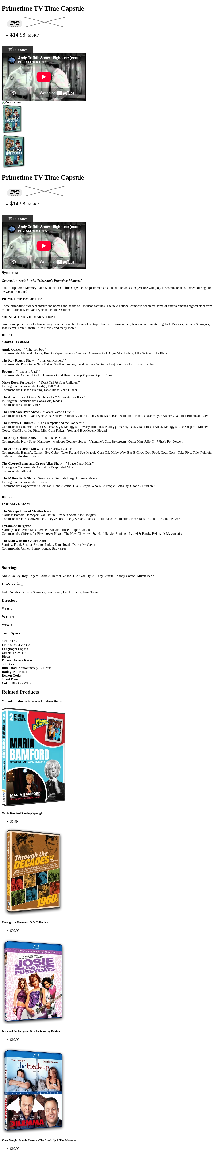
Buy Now (20, 50)
